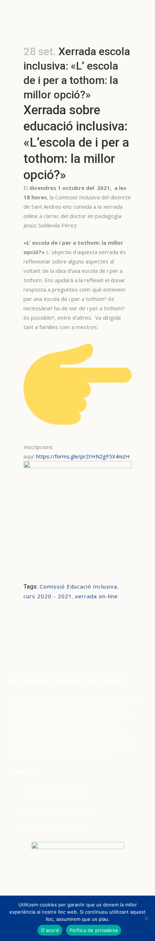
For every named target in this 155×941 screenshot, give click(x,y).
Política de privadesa (94, 930)
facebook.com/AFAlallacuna (52, 828)
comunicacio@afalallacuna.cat (54, 791)
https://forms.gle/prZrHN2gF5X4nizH (83, 456)
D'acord (50, 930)
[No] (146, 918)
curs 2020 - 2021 (47, 596)
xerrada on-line (96, 596)
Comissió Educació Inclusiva (78, 586)
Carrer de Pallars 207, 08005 (55, 809)
